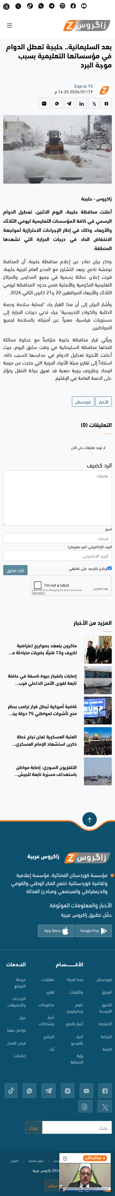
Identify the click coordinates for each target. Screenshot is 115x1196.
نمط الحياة (75, 979)
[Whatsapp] (57, 103)
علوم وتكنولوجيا (75, 1007)
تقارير (50, 992)
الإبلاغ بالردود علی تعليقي (88, 568)
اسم (108, 529)
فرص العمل (16, 1042)
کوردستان (104, 979)
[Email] (44, 103)
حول (22, 1017)
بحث (33, 1127)
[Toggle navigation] (9, 25)
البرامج (49, 1036)
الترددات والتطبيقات (16, 1001)
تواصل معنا (16, 1030)
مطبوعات (46, 1004)
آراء (51, 1049)
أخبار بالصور (74, 1023)
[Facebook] (106, 103)
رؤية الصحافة (77, 1058)
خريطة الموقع (20, 982)
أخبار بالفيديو (77, 1039)
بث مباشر (56, 1185)
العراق (107, 992)
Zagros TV (83, 86)
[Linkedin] (81, 103)
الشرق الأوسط (105, 1007)
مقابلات (47, 979)
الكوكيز (14, 1160)
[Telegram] (69, 103)
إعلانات (20, 1055)
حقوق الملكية (36, 1160)
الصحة (107, 1049)
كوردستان (83, 401)
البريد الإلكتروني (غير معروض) (90, 546)
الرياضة (106, 1036)
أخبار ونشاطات (46, 1020)
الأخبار (103, 401)
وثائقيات (76, 992)
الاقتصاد (105, 1023)
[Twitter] (94, 103)
